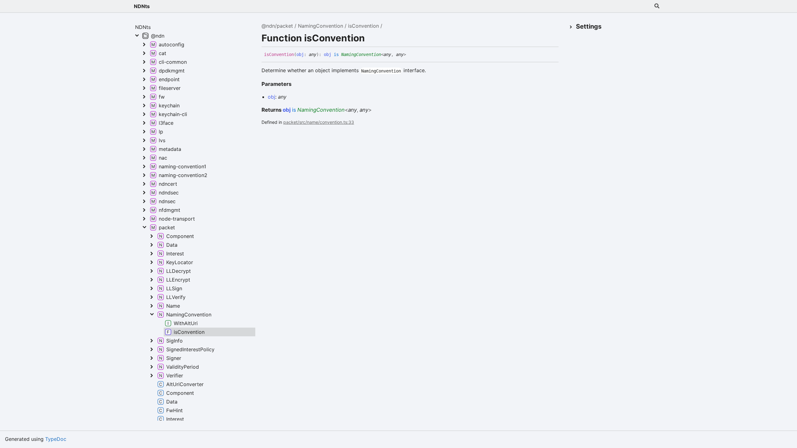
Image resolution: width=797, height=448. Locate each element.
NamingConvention (320, 26)
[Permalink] (410, 55)
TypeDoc (55, 439)
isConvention (363, 26)
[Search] (657, 6)
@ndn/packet (277, 26)
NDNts (142, 6)
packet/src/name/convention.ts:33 (318, 122)
